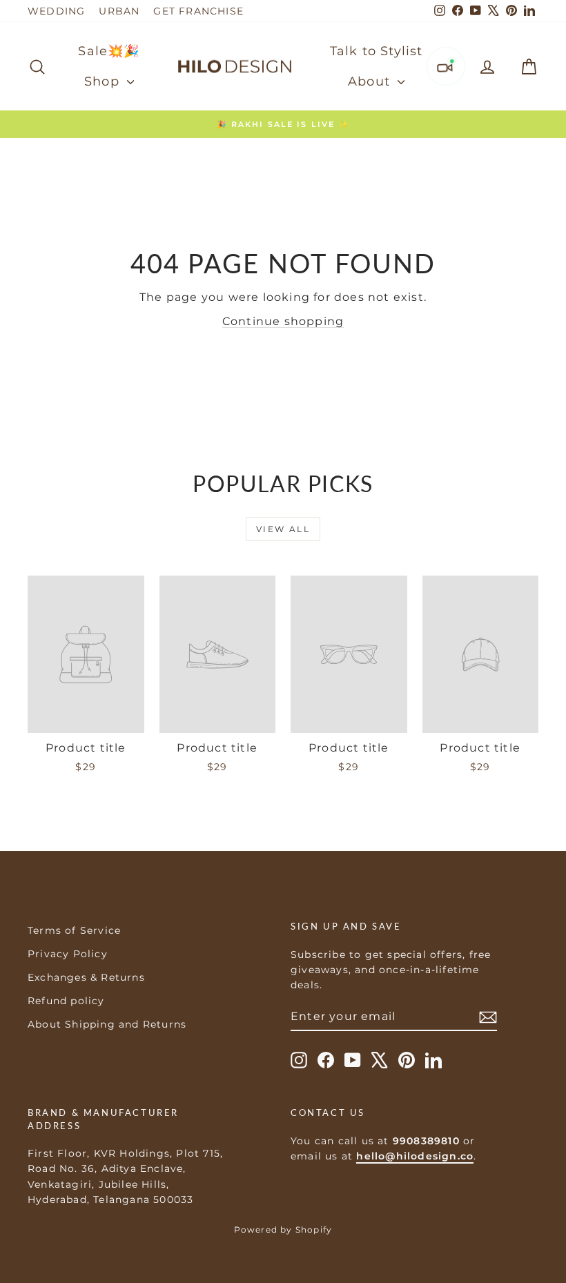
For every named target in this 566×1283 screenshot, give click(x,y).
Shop (104, 81)
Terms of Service (74, 930)
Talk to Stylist (376, 51)
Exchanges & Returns (86, 977)
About (371, 81)
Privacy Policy (68, 954)
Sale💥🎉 (108, 51)
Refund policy (66, 1001)
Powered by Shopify (283, 1229)
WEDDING (56, 11)
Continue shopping (283, 321)
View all (283, 529)
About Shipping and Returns (107, 1024)
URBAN (119, 11)
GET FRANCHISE (198, 11)
